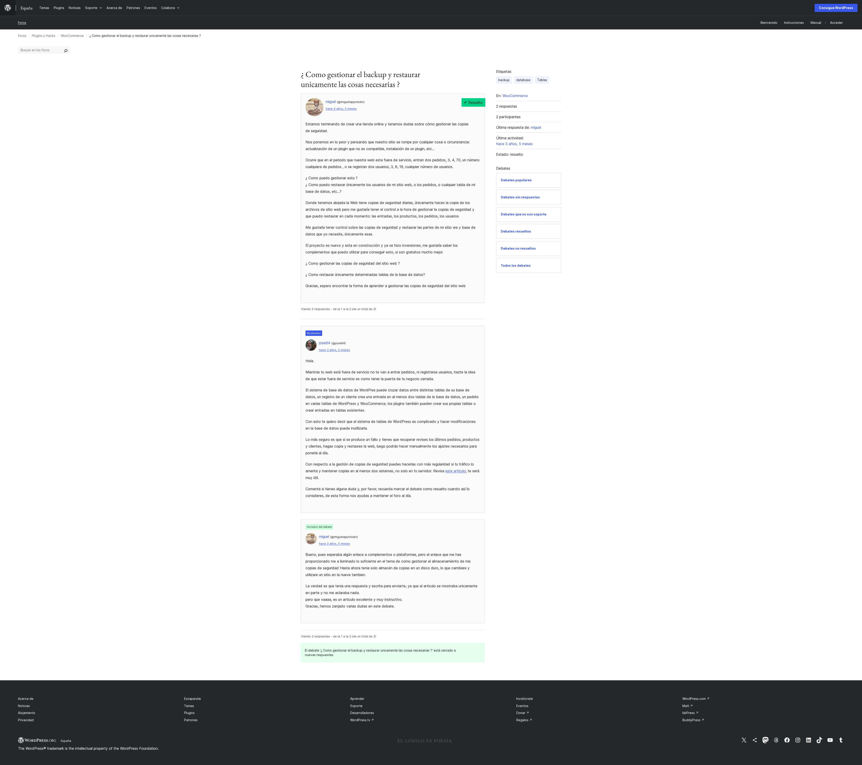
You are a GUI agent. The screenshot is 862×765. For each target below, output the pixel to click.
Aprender (357, 699)
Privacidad (26, 720)
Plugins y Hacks (43, 36)
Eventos (522, 706)
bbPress (690, 713)
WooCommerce (72, 36)
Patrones (191, 720)
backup (504, 80)
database (523, 80)
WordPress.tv (362, 720)
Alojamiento (26, 713)
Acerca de (25, 699)
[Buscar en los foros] (66, 50)
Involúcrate (524, 699)
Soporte (356, 706)
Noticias (24, 706)
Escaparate (192, 699)
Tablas (542, 80)
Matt (687, 706)
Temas (189, 706)
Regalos (524, 720)
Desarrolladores (362, 713)
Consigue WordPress (836, 8)
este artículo (455, 471)
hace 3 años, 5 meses (341, 108)
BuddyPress (693, 720)
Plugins (189, 713)
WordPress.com (696, 699)
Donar (522, 713)
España (66, 741)
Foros (22, 22)
